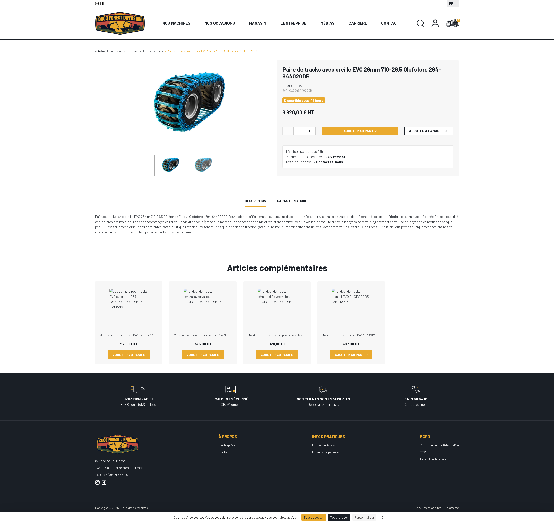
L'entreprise (293, 23)
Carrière (358, 23)
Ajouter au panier (360, 131)
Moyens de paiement (327, 452)
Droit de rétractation (435, 459)
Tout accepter (314, 517)
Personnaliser (364, 517)
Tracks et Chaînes (142, 51)
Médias (327, 23)
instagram (97, 484)
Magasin (257, 23)
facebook (104, 484)
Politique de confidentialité (439, 445)
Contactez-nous (329, 162)
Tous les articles (118, 51)
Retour (101, 51)
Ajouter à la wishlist (429, 131)
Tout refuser (339, 517)
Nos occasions (220, 23)
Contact (390, 23)
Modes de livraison (325, 445)
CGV (423, 452)
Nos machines (176, 23)
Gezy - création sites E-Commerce (437, 508)
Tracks (160, 51)
